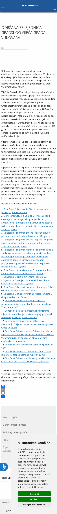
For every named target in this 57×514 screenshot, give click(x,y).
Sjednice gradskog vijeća (15, 432)
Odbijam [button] (34, 499)
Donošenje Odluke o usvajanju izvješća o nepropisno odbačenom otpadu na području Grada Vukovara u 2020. (26, 304)
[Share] (28, 396)
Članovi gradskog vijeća (14, 424)
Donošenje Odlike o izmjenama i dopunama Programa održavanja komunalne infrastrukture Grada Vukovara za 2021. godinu (25, 280)
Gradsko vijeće (10, 417)
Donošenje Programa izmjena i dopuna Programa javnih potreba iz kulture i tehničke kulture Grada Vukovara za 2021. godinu (27, 243)
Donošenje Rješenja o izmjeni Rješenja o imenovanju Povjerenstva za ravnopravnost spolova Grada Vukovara (27, 324)
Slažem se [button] (34, 494)
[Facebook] (28, 386)
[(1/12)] (14, 56)
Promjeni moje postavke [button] (34, 505)
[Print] (28, 393)
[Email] (28, 389)
